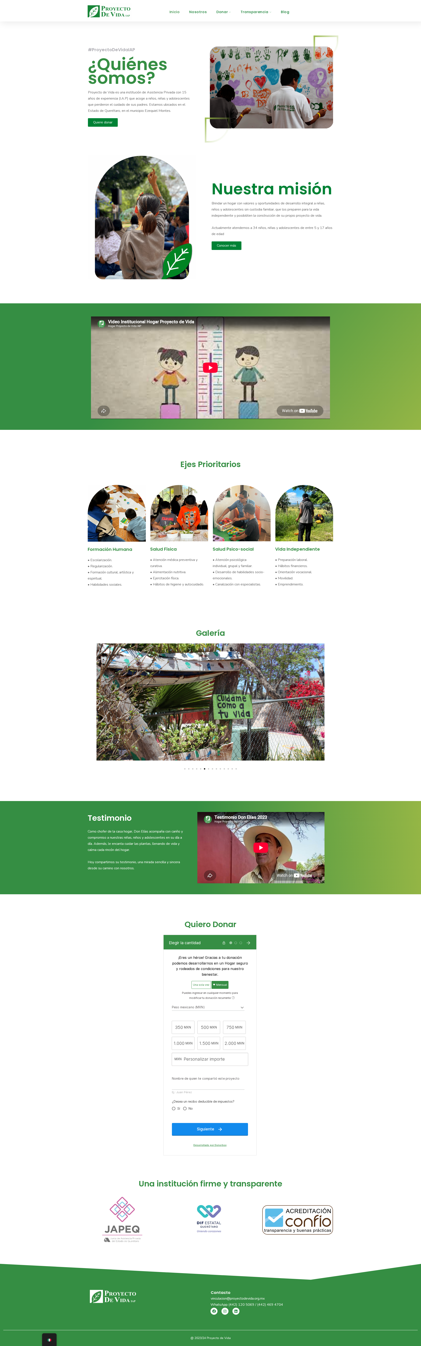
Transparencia (254, 11)
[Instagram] (224, 1311)
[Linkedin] (235, 1311)
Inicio (174, 11)
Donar (222, 11)
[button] (185, 769)
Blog (285, 11)
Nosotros (198, 11)
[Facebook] (214, 1311)
